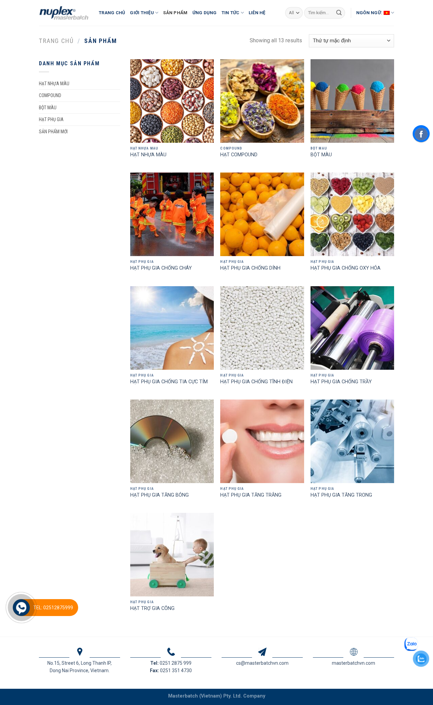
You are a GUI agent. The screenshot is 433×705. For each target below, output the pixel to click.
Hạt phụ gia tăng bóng (159, 495)
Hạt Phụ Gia (51, 119)
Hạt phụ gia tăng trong (341, 495)
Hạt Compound (238, 155)
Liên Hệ (257, 12)
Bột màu (47, 107)
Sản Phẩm (175, 12)
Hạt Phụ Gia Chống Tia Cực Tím (169, 382)
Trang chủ (56, 40)
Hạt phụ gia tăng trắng (250, 495)
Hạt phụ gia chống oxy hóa (346, 268)
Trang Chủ (112, 12)
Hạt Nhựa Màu (148, 155)
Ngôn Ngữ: (370, 12)
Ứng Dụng (204, 12)
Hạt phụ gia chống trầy (341, 382)
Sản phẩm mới (53, 131)
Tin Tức (231, 12)
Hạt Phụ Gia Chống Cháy (161, 268)
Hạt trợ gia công (152, 608)
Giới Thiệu (142, 12)
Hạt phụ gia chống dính (250, 268)
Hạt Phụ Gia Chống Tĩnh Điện (256, 382)
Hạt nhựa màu (54, 83)
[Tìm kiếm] (339, 13)
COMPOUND (50, 95)
